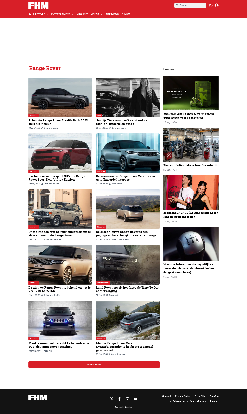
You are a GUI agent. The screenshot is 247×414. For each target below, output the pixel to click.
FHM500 (125, 14)
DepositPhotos (198, 401)
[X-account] (111, 399)
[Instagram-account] (127, 399)
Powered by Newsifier (123, 407)
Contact (166, 396)
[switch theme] (211, 5)
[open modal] (217, 5)
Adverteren (179, 401)
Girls (99, 116)
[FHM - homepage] (38, 5)
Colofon (214, 396)
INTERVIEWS (112, 14)
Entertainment (102, 283)
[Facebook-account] (119, 399)
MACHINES (82, 14)
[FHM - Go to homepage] (37, 397)
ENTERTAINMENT (60, 14)
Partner (214, 401)
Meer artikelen (94, 364)
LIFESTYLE (39, 14)
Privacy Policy (182, 396)
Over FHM (200, 396)
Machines (33, 116)
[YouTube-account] (135, 399)
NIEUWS (94, 14)
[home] (29, 14)
